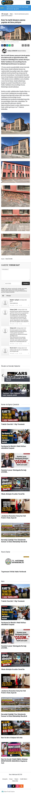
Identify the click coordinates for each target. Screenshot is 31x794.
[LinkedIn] (7, 45)
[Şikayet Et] (28, 305)
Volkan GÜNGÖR (12, 51)
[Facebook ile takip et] (10, 786)
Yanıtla (12, 305)
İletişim (16, 779)
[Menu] (28, 2)
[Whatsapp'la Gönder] (10, 45)
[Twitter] (5, 45)
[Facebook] (2, 45)
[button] (23, 45)
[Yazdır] (12, 45)
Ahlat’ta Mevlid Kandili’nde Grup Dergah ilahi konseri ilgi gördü (17, 8)
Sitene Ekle (15, 781)
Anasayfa (5, 14)
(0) (17, 305)
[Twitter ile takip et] (13, 786)
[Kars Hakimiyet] (7, 2)
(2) (17, 353)
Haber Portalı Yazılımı (9, 791)
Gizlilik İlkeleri (23, 779)
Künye (11, 779)
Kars (11, 14)
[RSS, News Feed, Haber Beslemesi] (21, 786)
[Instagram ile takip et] (17, 786)
